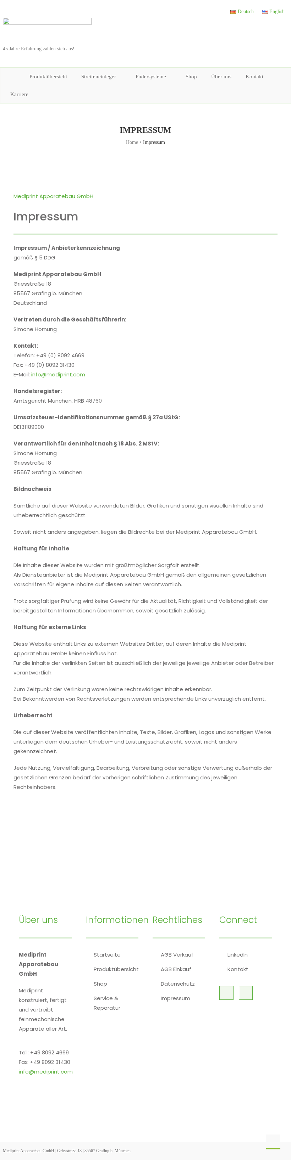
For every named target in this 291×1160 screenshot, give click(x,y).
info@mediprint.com (58, 374)
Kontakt (254, 76)
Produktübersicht (48, 76)
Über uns (221, 76)
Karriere (19, 94)
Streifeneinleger (98, 76)
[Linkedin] (226, 993)
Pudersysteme (151, 76)
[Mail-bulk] (246, 993)
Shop (191, 76)
